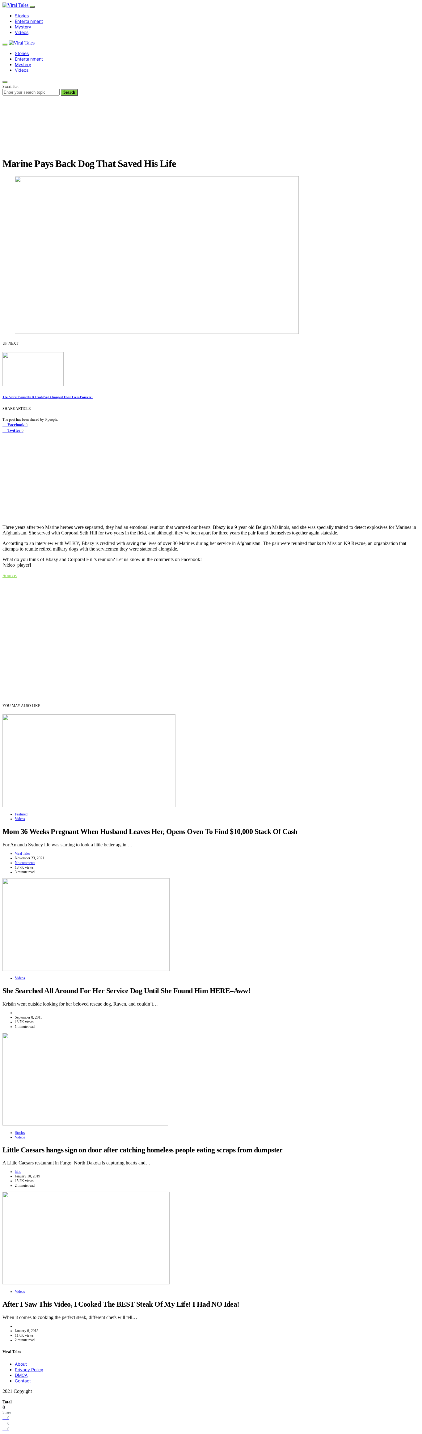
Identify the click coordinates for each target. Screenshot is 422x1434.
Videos (21, 32)
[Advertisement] (211, 476)
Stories (22, 15)
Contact (23, 1380)
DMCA (21, 1375)
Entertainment (29, 21)
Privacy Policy (29, 1369)
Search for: (10, 86)
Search (69, 92)
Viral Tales (22, 853)
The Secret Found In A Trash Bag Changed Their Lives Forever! (47, 397)
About (21, 1364)
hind (18, 1171)
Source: (9, 575)
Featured (21, 814)
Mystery (23, 26)
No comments (25, 863)
